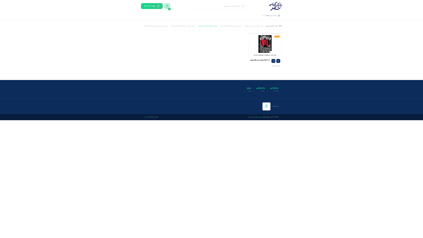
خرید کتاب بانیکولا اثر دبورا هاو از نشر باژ (265, 55)
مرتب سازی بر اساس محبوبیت (253, 26)
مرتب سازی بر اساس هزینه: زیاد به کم (156, 26)
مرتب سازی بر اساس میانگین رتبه (230, 26)
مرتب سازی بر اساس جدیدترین (207, 26)
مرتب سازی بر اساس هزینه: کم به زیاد (183, 26)
